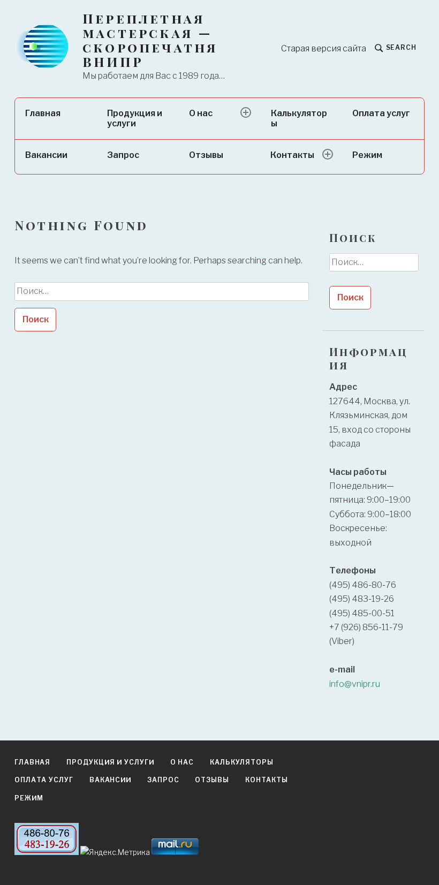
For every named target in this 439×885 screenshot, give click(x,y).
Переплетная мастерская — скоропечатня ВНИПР (149, 40)
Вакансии (46, 155)
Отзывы (206, 155)
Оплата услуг (381, 113)
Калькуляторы (299, 118)
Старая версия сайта (323, 48)
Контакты (292, 155)
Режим (367, 155)
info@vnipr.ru (354, 684)
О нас (201, 113)
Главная (42, 113)
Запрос (123, 155)
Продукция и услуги (134, 118)
